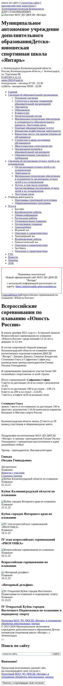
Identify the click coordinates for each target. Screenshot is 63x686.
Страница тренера (11, 475)
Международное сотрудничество (33, 146)
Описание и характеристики (31, 233)
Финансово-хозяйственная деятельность (38, 131)
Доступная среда (24, 194)
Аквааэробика (23, 227)
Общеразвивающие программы (33, 203)
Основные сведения (26, 97)
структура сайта (30, 2)
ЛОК (11, 263)
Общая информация (26, 215)
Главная (12, 91)
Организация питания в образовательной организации (32, 150)
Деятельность (22, 173)
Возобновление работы (28, 212)
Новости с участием (12, 472)
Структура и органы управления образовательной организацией (33, 102)
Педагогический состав (28, 116)
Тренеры (13, 260)
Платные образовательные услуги (34, 128)
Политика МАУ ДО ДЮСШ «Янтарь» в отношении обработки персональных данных (31, 622)
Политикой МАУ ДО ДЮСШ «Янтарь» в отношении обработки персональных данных (27, 675)
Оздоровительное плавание (30, 221)
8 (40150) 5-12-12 (11, 77)
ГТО (10, 254)
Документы (21, 106)
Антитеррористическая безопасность (22, 8)
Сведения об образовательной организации (33, 94)
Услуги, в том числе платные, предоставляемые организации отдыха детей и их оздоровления (37, 188)
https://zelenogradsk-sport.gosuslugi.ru (36, 286)
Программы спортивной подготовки (36, 200)
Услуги (12, 206)
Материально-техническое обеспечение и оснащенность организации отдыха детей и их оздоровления (37, 179)
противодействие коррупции (18, 5)
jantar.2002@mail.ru (12, 80)
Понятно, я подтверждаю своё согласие (23, 683)
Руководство (22, 112)
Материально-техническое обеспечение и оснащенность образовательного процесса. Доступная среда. (37, 122)
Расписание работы (26, 218)
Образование (22, 109)
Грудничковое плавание (28, 224)
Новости (13, 257)
